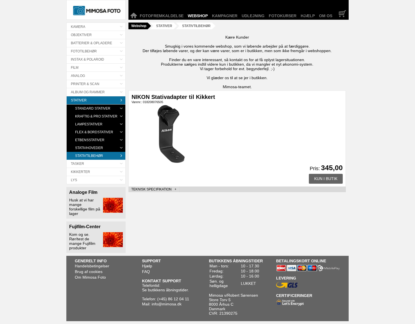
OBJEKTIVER (81, 35)
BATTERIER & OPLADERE (91, 43)
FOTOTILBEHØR (84, 51)
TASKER (77, 164)
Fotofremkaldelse (162, 16)
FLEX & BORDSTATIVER (94, 132)
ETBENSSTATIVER (89, 140)
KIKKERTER (80, 172)
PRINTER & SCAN (85, 84)
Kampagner (224, 16)
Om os (325, 16)
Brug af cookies (88, 271)
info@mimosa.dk (167, 304)
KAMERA (78, 27)
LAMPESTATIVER (88, 124)
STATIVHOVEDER (89, 148)
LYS (74, 180)
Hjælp (308, 16)
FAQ (146, 271)
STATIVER (79, 100)
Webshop (198, 16)
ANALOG (78, 76)
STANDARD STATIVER (92, 108)
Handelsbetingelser (92, 266)
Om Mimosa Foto (90, 277)
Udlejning (253, 16)
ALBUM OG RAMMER (88, 92)
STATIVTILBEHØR (89, 156)
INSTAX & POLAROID (87, 59)
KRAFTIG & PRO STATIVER (96, 116)
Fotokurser (282, 16)
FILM (74, 68)
